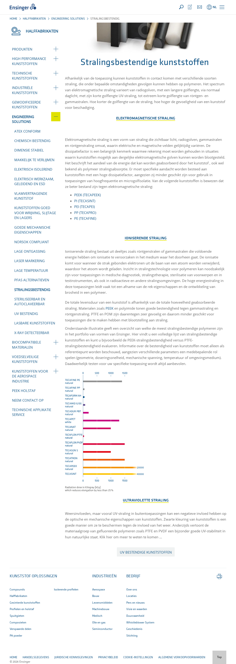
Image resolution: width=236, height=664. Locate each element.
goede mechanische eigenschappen (32, 229)
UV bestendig (26, 313)
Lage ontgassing (29, 251)
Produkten (22, 49)
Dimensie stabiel (29, 150)
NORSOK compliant (31, 242)
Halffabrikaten (34, 18)
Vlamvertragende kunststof (30, 196)
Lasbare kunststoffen (34, 323)
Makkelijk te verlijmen (34, 159)
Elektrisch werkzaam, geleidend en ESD (34, 181)
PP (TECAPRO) (85, 212)
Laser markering (29, 260)
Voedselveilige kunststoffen (25, 359)
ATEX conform (27, 131)
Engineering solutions (68, 18)
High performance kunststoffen (29, 61)
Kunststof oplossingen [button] (33, 576)
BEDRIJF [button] (133, 576)
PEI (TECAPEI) (84, 206)
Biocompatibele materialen (26, 344)
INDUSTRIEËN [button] (104, 576)
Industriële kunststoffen (24, 90)
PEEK (109, 308)
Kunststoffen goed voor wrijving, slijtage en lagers (35, 212)
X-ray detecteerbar (31, 332)
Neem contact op (28, 400)
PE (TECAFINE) (85, 218)
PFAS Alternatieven (31, 280)
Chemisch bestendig (32, 140)
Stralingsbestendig (32, 289)
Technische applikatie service (31, 412)
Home (13, 18)
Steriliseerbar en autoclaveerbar (29, 301)
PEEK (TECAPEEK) (87, 195)
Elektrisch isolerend (33, 169)
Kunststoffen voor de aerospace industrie (30, 376)
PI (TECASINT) (84, 201)
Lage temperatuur (31, 270)
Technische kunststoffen (24, 75)
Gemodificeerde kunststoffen (26, 104)
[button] (221, 7)
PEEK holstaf (24, 390)
